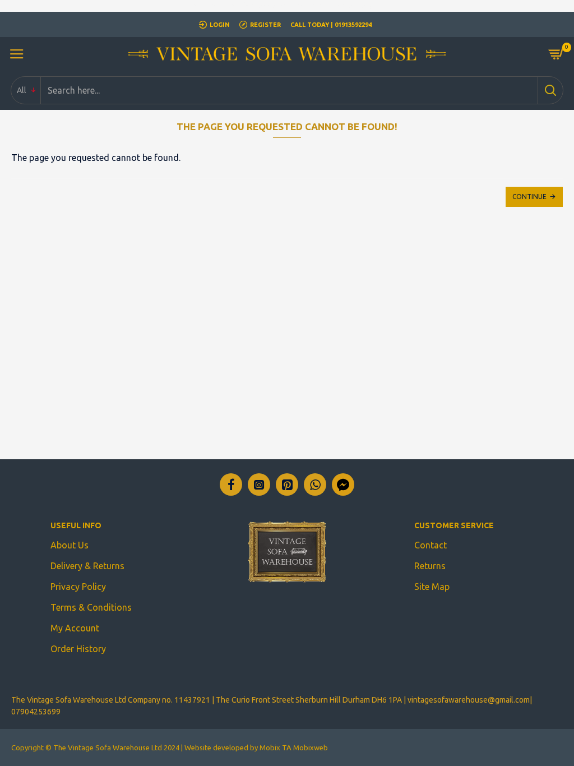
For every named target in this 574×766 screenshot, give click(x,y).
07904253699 (36, 711)
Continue (529, 196)
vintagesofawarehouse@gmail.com (469, 699)
